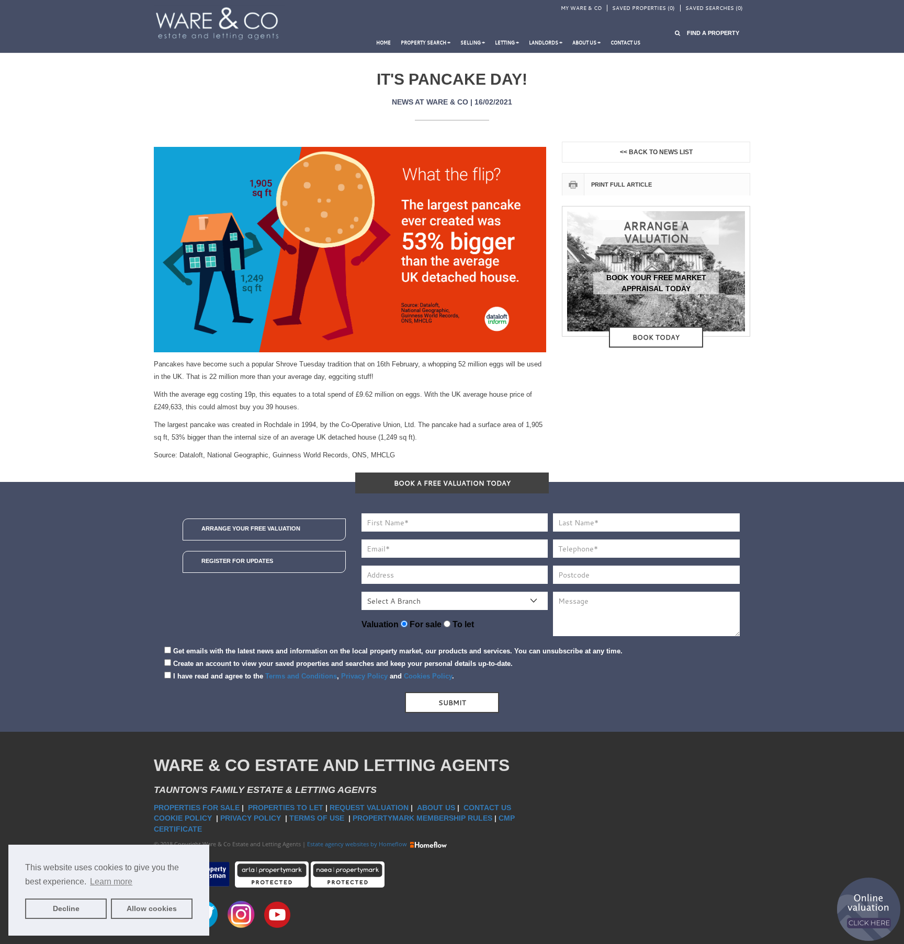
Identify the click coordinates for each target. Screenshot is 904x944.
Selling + (472, 42)
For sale (425, 624)
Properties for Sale (197, 807)
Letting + (507, 42)
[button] (707, 33)
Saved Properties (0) (643, 8)
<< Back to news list (656, 152)
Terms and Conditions (301, 676)
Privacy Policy (364, 676)
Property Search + (425, 42)
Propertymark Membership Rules (422, 818)
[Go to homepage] (219, 24)
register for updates (237, 561)
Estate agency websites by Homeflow (358, 844)
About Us (436, 807)
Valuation (380, 624)
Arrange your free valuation (250, 528)
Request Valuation (369, 807)
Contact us (625, 42)
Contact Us (488, 807)
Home (383, 42)
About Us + (586, 42)
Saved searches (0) (714, 8)
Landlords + (545, 42)
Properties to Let (285, 807)
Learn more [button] (111, 881)
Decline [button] (66, 908)
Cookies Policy (428, 676)
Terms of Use (317, 818)
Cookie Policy (184, 818)
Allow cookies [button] (152, 908)
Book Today (656, 337)
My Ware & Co (581, 8)
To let (462, 624)
